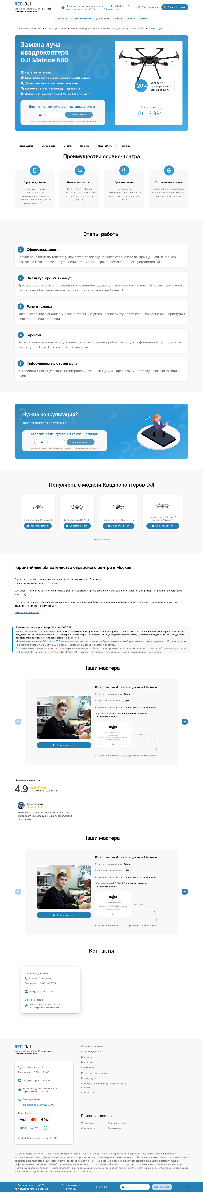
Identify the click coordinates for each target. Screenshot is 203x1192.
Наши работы (105, 145)
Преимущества (25, 145)
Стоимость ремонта (92, 1046)
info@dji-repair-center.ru (43, 991)
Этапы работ (48, 145)
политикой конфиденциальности (84, 121)
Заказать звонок (176, 7)
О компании (61, 18)
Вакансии (118, 18)
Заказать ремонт (39, 525)
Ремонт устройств (82, 18)
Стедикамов (88, 1128)
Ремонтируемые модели (95, 1072)
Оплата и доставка (92, 1051)
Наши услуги (88, 1078)
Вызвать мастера (65, 745)
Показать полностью (27, 612)
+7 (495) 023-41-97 (117, 5)
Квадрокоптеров (117, 1122)
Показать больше (101, 539)
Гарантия (84, 145)
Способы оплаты (90, 1092)
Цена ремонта (102, 18)
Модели (67, 145)
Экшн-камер (114, 1128)
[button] (185, 722)
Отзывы (144, 18)
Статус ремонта (150, 7)
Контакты (131, 18)
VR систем (87, 1122)
